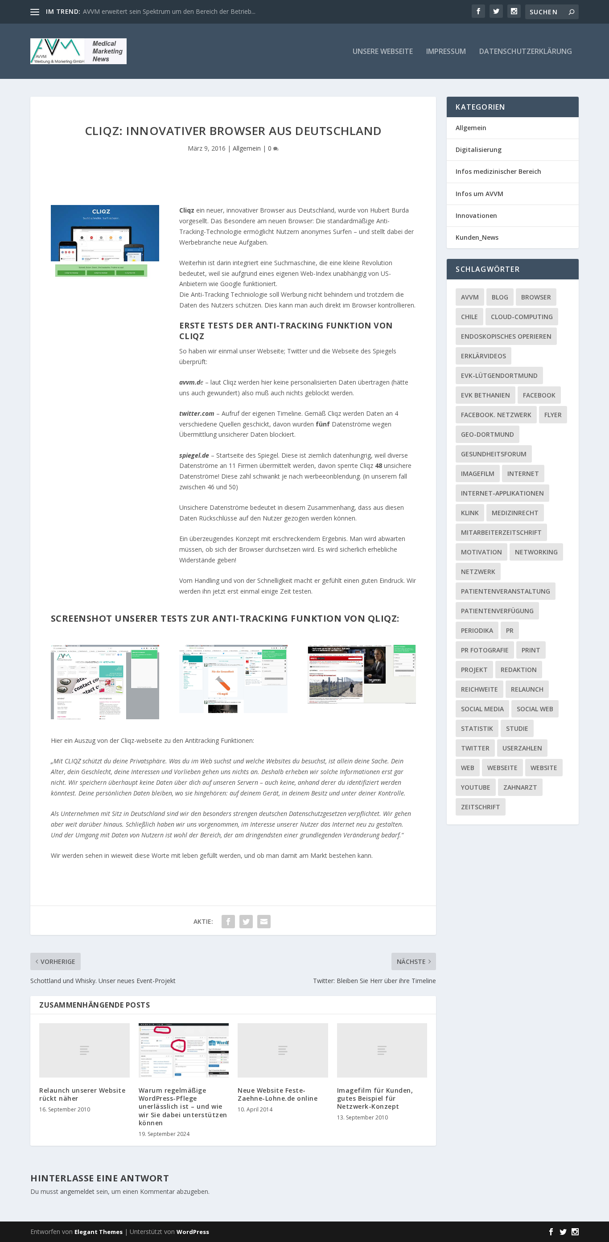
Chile (469, 316)
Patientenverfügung (497, 611)
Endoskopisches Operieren (506, 336)
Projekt (474, 669)
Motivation (481, 552)
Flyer (553, 414)
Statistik (477, 728)
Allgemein (247, 148)
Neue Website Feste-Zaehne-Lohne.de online (277, 1094)
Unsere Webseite (383, 52)
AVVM (470, 297)
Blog (500, 297)
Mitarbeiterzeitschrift (501, 532)
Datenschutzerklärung (525, 52)
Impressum (446, 52)
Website (544, 767)
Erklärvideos (483, 356)
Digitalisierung (479, 149)
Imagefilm (477, 473)
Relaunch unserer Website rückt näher (82, 1094)
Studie (517, 728)
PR (510, 630)
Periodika (477, 630)
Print (531, 650)
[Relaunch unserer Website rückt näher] (84, 1050)
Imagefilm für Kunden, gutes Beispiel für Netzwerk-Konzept (375, 1098)
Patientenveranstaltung (505, 591)
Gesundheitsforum (494, 454)
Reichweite (479, 689)
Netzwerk (478, 571)
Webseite (502, 767)
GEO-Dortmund (487, 434)
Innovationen (476, 215)
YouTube (475, 787)
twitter (475, 748)
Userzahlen (522, 748)
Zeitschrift (480, 807)
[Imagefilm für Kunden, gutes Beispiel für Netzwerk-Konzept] (382, 1050)
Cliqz (186, 210)
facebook (539, 395)
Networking (536, 552)
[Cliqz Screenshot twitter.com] (233, 710)
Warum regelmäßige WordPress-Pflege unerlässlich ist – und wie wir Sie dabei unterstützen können (183, 1106)
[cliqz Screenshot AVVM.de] (105, 717)
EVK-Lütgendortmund (499, 375)
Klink (470, 512)
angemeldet (77, 1191)
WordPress (193, 1232)
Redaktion (519, 669)
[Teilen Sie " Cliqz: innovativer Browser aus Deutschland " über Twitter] (246, 921)
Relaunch (527, 689)
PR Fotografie (485, 650)
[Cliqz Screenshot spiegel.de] (362, 701)
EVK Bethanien (485, 395)
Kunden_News (477, 237)
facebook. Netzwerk (496, 414)
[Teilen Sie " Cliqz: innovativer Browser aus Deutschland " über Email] (264, 921)
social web (535, 709)
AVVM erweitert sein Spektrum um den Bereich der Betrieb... (169, 11)
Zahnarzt (520, 787)
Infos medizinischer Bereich (498, 171)
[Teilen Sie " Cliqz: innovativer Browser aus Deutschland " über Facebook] (228, 921)
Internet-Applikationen (502, 493)
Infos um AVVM (479, 193)
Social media (482, 709)
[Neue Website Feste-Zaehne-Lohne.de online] (283, 1050)
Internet (523, 473)
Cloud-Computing (522, 316)
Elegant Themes (98, 1232)
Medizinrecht (515, 512)
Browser (536, 297)
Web (467, 767)
